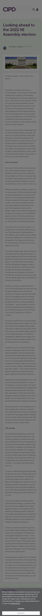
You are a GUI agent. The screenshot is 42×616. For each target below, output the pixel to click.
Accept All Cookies (20, 613)
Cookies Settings (21, 608)
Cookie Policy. (15, 603)
